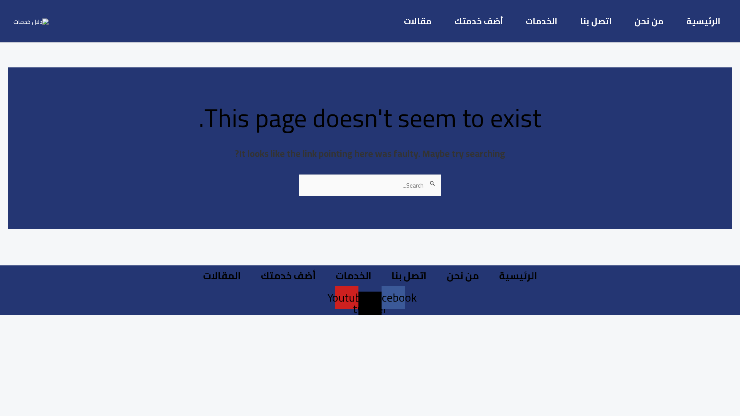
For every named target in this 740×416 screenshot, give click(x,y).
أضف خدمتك (478, 21)
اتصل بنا (596, 21)
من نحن (649, 21)
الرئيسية (703, 21)
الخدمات (541, 21)
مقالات (418, 21)
